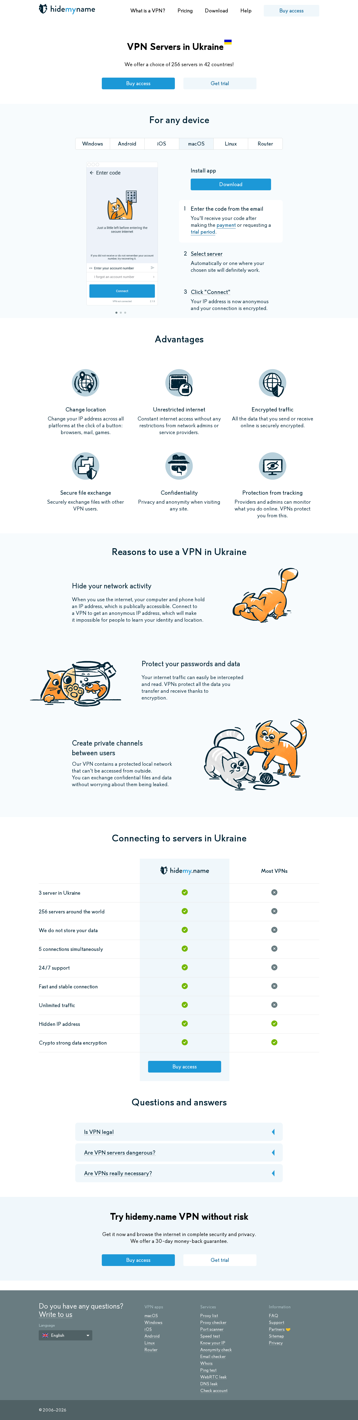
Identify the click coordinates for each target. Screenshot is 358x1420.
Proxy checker (213, 1322)
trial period (203, 231)
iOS (148, 1329)
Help (246, 10)
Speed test (210, 1336)
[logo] (67, 9)
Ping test (208, 1370)
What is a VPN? (147, 10)
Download (216, 10)
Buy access (291, 10)
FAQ (273, 1315)
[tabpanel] (122, 234)
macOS (151, 1315)
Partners (277, 1329)
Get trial (219, 83)
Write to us (55, 1314)
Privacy (276, 1343)
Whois (206, 1363)
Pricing (185, 10)
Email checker (213, 1356)
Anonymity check (216, 1349)
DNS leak (209, 1383)
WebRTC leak (213, 1377)
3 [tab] (125, 313)
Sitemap (276, 1336)
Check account (213, 1390)
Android (152, 1336)
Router (151, 1349)
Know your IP (212, 1343)
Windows (153, 1322)
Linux (149, 1343)
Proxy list (209, 1315)
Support (276, 1322)
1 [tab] (116, 313)
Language (47, 1325)
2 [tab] (121, 313)
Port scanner (212, 1329)
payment (226, 225)
